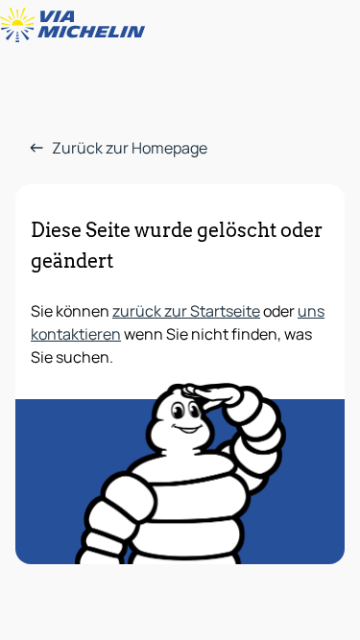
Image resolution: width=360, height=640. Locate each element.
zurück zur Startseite (186, 310)
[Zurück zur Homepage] (77, 25)
